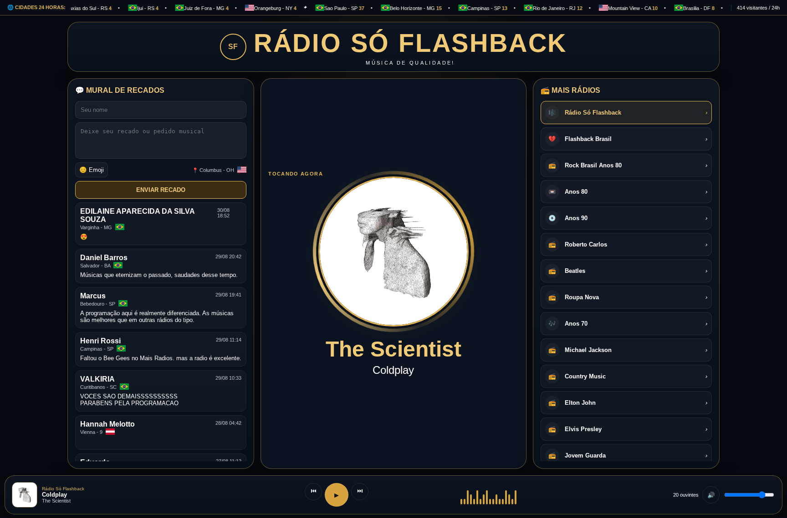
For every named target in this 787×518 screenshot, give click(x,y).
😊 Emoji (91, 169)
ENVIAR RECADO (160, 189)
